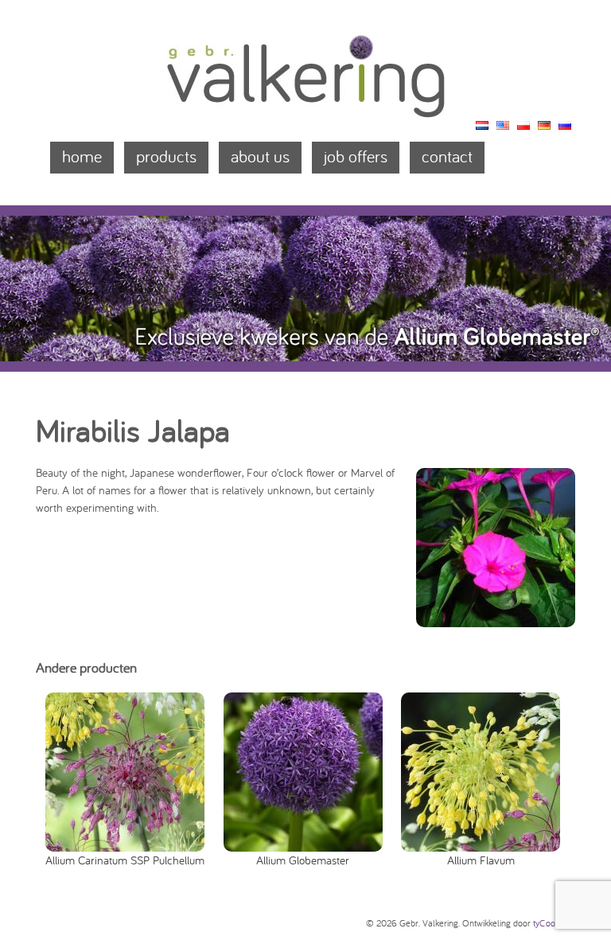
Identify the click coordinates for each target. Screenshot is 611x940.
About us (260, 156)
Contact (447, 156)
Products (166, 156)
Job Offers (355, 156)
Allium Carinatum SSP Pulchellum (124, 860)
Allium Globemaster (302, 860)
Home (82, 156)
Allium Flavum (481, 860)
